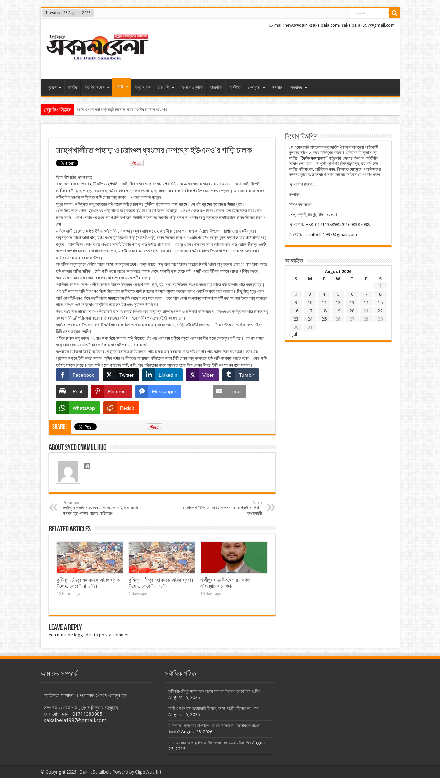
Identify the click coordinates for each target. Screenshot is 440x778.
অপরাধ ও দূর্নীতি (192, 87)
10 (310, 302)
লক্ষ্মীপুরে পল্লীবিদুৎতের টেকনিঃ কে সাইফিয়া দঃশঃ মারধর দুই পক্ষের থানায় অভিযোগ (100, 508)
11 (324, 302)
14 (366, 302)
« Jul (293, 334)
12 (338, 302)
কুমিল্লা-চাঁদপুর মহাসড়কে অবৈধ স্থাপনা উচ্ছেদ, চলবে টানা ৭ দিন (89, 583)
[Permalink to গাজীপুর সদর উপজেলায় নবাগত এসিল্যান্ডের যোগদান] (234, 557)
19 (338, 310)
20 (352, 310)
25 (324, 319)
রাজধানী (163, 87)
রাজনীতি (216, 87)
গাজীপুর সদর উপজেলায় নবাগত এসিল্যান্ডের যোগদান (225, 583)
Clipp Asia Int (148, 772)
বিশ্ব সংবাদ (142, 87)
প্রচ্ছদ (51, 87)
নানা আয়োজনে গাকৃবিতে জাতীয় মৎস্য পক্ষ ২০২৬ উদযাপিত (209, 742)
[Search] (394, 13)
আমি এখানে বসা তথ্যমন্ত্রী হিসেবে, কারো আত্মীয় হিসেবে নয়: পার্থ (122, 109)
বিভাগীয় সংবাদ (94, 87)
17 (310, 310)
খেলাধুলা (254, 87)
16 (296, 310)
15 (380, 302)
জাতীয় (72, 87)
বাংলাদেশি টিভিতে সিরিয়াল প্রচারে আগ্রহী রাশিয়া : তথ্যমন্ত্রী (222, 508)
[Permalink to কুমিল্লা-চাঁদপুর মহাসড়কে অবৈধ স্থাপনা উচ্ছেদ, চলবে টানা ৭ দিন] (90, 557)
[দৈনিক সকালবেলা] (97, 62)
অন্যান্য (296, 87)
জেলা (119, 86)
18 (324, 310)
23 (296, 319)
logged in (83, 634)
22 (380, 310)
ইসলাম (277, 87)
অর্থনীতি (234, 87)
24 (310, 319)
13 (352, 302)
